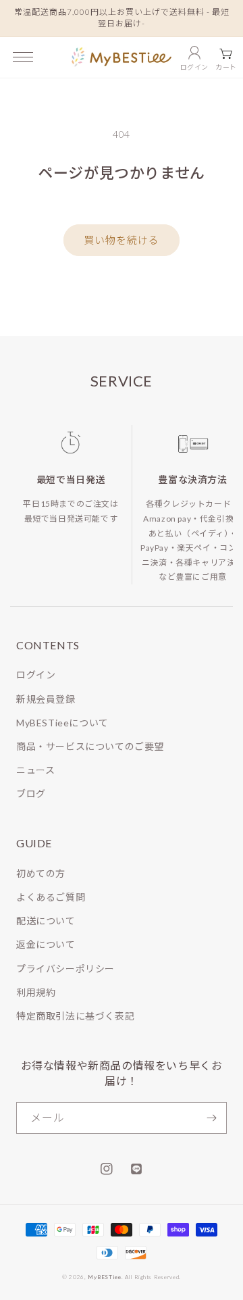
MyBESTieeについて (62, 722)
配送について (46, 920)
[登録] (211, 1118)
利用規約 (35, 992)
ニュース (35, 770)
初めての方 (40, 873)
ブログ (31, 793)
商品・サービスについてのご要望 (90, 746)
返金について (46, 944)
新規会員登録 (46, 699)
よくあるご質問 (50, 897)
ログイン (35, 674)
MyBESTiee (104, 1277)
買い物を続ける (121, 240)
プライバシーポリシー (65, 968)
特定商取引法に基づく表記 (75, 1016)
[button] (23, 57)
